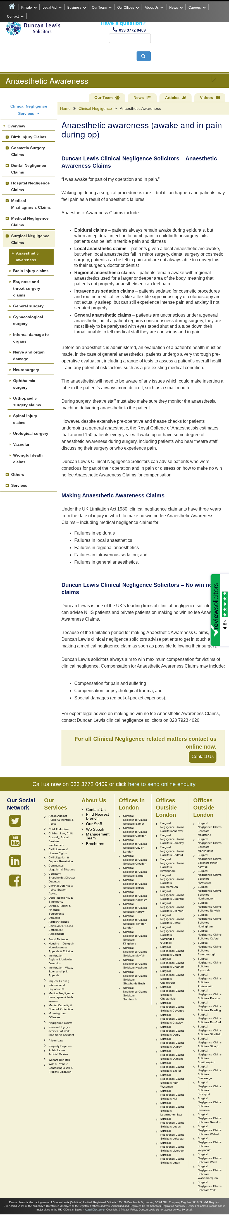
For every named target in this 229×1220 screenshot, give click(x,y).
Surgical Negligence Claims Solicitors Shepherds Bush (135, 977)
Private (26, 8)
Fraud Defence (58, 939)
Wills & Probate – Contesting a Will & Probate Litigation (61, 1067)
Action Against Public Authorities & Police (61, 819)
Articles (172, 97)
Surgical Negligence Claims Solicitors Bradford (172, 894)
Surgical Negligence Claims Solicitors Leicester (172, 1134)
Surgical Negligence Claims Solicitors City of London (135, 845)
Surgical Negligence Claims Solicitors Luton (172, 1158)
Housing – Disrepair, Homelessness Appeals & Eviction (61, 947)
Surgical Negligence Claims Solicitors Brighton (172, 906)
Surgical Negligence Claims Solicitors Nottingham (209, 920)
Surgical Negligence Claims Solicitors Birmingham (172, 865)
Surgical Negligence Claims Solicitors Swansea (209, 1104)
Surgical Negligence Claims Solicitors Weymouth (209, 1144)
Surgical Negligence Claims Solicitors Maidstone (209, 829)
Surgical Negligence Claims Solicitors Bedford (172, 851)
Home (65, 108)
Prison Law (56, 1040)
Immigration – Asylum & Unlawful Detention (60, 959)
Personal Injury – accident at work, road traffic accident (61, 1031)
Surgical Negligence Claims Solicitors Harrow (135, 907)
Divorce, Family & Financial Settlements (60, 909)
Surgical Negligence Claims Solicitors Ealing (135, 871)
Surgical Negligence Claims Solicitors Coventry (172, 1006)
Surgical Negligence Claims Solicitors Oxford (209, 934)
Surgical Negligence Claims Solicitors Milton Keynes (209, 860)
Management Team (97, 836)
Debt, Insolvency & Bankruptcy (61, 899)
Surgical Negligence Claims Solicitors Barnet (135, 819)
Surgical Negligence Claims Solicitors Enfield (135, 883)
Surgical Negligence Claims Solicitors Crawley (172, 1018)
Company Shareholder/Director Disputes (62, 877)
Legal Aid (49, 8)
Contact (13, 16)
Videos (206, 97)
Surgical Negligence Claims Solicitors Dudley (172, 1042)
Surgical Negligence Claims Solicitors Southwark (135, 993)
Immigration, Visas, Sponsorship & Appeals (61, 971)
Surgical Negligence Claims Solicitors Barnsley (172, 839)
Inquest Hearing (59, 980)
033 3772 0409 (132, 30)
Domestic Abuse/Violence (59, 919)
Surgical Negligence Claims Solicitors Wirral (209, 1158)
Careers (195, 8)
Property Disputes (60, 1046)
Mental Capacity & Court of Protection (61, 1007)
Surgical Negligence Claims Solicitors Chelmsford (172, 976)
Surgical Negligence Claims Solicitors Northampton (209, 892)
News (173, 8)
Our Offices (125, 8)
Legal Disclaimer (95, 1209)
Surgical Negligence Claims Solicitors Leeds (172, 1122)
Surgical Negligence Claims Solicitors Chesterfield (172, 992)
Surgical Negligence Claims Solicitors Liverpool (172, 1146)
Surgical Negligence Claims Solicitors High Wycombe (172, 1080)
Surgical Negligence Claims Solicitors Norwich (209, 906)
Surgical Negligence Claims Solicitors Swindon (209, 1118)
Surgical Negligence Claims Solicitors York (209, 1186)
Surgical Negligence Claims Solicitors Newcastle (209, 876)
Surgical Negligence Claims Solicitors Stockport (209, 1088)
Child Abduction (59, 829)
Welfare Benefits (59, 1059)
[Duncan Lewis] (15, 821)
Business (74, 8)
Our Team (99, 8)
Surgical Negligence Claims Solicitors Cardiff (172, 950)
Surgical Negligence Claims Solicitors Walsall (209, 1130)
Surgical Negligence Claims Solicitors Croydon (135, 859)
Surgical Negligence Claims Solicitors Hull (172, 1094)
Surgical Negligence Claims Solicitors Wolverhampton (209, 1172)
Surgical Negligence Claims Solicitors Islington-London (135, 921)
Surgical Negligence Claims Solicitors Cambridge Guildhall (172, 934)
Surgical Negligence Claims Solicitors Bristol (172, 918)
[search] (144, 56)
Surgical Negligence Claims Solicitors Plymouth (209, 964)
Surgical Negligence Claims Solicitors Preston (209, 994)
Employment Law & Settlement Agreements (61, 929)
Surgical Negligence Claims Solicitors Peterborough (209, 948)
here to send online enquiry (161, 784)
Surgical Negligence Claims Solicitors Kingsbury (135, 937)
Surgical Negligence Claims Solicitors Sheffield (209, 1030)
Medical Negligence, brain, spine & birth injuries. (62, 997)
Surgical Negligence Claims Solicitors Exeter (172, 1066)
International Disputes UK (57, 987)
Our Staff (94, 824)
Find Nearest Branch (97, 816)
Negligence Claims (60, 1022)
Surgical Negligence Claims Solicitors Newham (135, 963)
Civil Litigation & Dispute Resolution (61, 859)
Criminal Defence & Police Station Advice (61, 889)
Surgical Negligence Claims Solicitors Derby (172, 1030)
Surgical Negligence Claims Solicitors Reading (209, 1006)
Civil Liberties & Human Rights (58, 851)
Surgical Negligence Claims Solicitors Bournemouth (172, 881)
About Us (152, 8)
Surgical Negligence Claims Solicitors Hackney (135, 895)
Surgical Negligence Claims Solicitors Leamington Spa (172, 1108)
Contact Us (203, 756)
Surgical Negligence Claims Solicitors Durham (172, 1054)
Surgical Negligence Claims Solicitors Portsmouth (209, 980)
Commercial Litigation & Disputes (62, 867)
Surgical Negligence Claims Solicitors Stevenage (209, 1072)
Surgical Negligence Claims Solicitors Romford (209, 1018)
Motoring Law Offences (57, 1015)
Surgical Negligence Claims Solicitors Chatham (172, 962)
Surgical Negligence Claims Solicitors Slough (209, 1042)
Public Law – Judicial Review (58, 1052)
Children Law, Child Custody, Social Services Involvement (61, 839)
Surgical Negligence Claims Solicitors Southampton (209, 1056)
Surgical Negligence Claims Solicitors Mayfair (135, 951)
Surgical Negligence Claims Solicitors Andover (172, 827)
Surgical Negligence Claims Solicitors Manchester (209, 844)
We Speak (95, 829)
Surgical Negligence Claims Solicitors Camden (135, 831)
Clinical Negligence (95, 108)
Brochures (95, 844)
